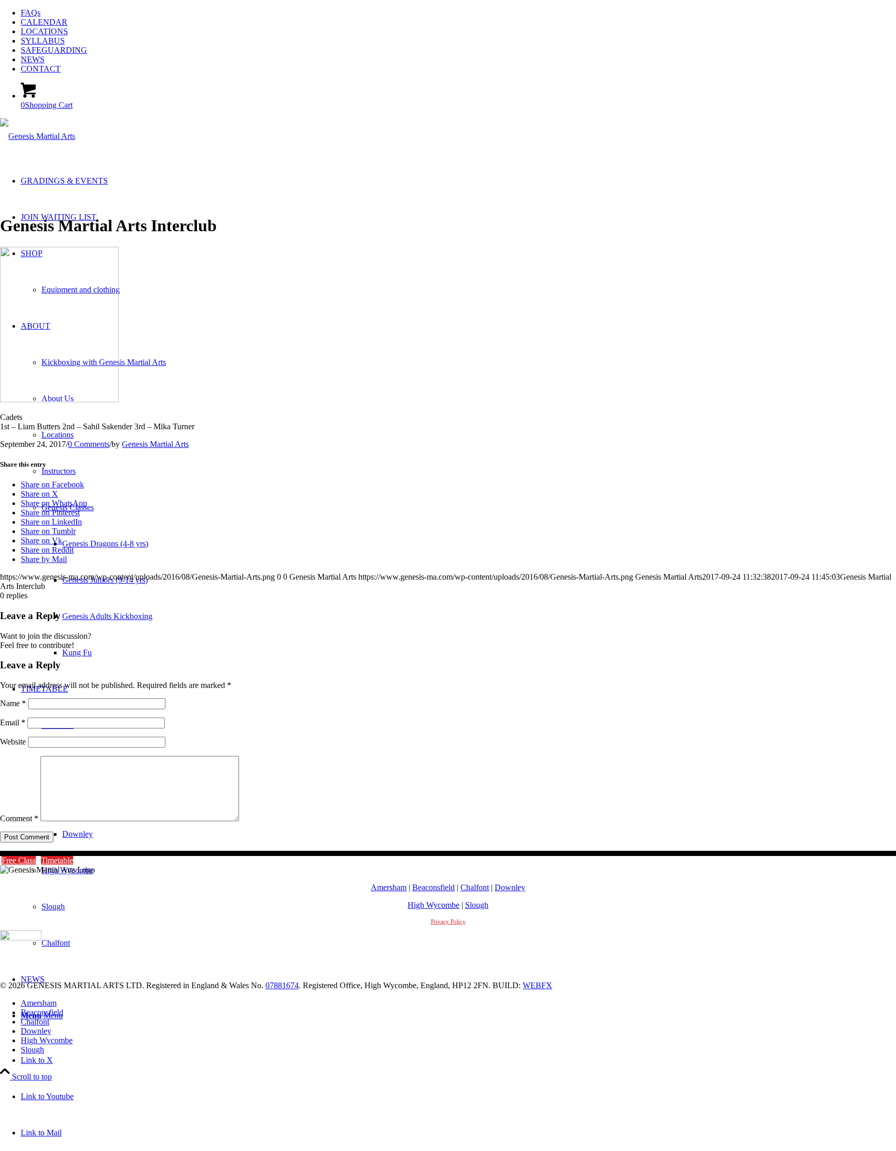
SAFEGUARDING (54, 50)
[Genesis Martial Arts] (37, 136)
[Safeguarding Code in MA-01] (20, 937)
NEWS (33, 59)
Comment (19, 818)
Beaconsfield (433, 887)
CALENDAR (44, 22)
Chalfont (474, 887)
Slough (476, 905)
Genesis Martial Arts (155, 444)
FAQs (30, 12)
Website (13, 741)
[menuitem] (458, 13)
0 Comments (88, 444)
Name (13, 703)
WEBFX (537, 985)
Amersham (389, 887)
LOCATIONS (44, 31)
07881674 (282, 985)
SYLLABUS (43, 40)
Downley (510, 887)
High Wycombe (433, 905)
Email (12, 722)
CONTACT (41, 68)
